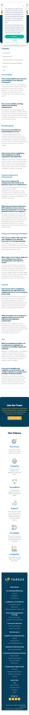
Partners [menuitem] (14, 692)
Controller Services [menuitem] (14, 598)
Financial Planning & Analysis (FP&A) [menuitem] (14, 619)
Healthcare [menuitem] (14, 638)
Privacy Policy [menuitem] (9, 705)
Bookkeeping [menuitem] (14, 595)
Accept (14, 36)
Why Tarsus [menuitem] (14, 690)
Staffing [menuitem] (14, 682)
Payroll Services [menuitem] (14, 606)
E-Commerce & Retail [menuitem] (14, 640)
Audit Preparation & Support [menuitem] (14, 604)
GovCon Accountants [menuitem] (14, 685)
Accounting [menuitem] (14, 593)
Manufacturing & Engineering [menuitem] (14, 649)
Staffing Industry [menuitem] (14, 663)
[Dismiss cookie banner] (23, 6)
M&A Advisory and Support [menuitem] (14, 626)
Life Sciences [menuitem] (14, 669)
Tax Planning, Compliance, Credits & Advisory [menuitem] (14, 609)
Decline (14, 40)
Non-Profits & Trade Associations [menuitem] (14, 658)
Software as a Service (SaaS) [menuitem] (15, 674)
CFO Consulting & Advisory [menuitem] (14, 617)
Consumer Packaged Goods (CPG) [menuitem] (14, 643)
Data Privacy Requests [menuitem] (19, 705)
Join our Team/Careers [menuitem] (14, 687)
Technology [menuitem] (14, 676)
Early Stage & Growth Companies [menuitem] (14, 671)
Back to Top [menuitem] (23, 707)
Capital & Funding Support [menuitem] (14, 628)
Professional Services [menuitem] (14, 655)
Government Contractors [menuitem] (14, 660)
